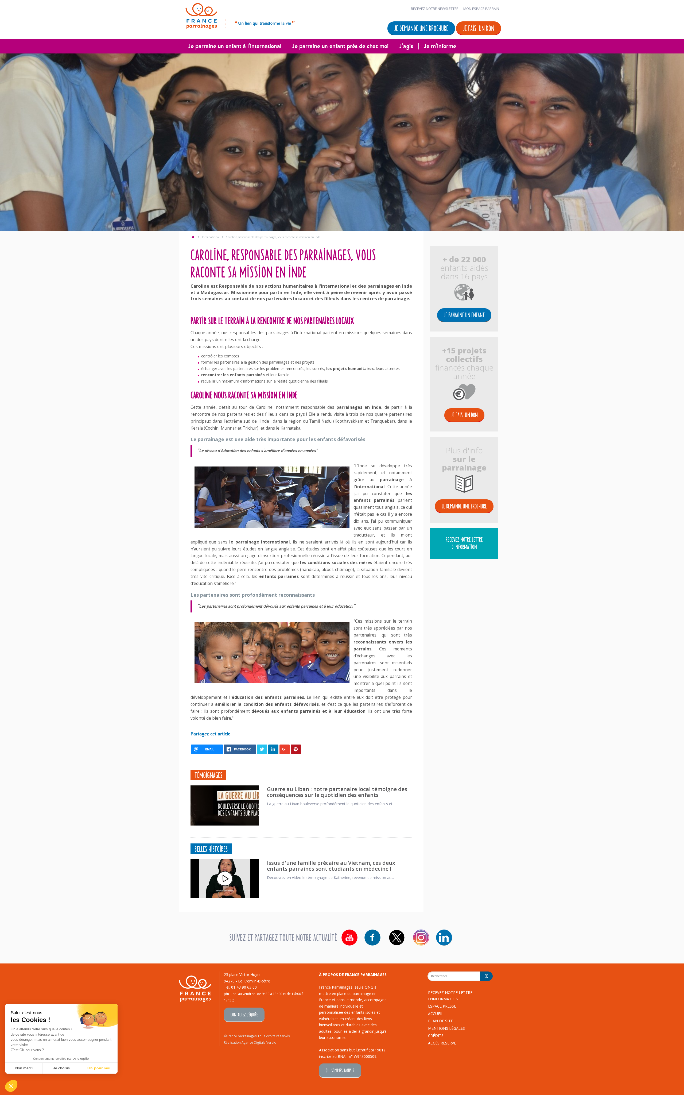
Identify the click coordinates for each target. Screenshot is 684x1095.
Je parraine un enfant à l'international (234, 46)
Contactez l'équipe (244, 1014)
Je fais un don (478, 28)
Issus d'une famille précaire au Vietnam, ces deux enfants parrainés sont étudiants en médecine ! (331, 865)
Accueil (435, 1013)
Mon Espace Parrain (481, 8)
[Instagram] (421, 938)
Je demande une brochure (421, 28)
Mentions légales (446, 1028)
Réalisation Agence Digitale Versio (250, 1042)
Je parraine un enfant (464, 315)
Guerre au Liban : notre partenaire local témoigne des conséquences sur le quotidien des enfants (337, 792)
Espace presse (442, 1006)
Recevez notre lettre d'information (464, 542)
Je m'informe (440, 46)
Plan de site (440, 1020)
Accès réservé (442, 1043)
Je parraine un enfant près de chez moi (340, 46)
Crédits (436, 1035)
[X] (396, 937)
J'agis (406, 46)
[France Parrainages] (239, 15)
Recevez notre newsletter (434, 8)
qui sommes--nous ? (340, 1070)
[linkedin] (444, 938)
